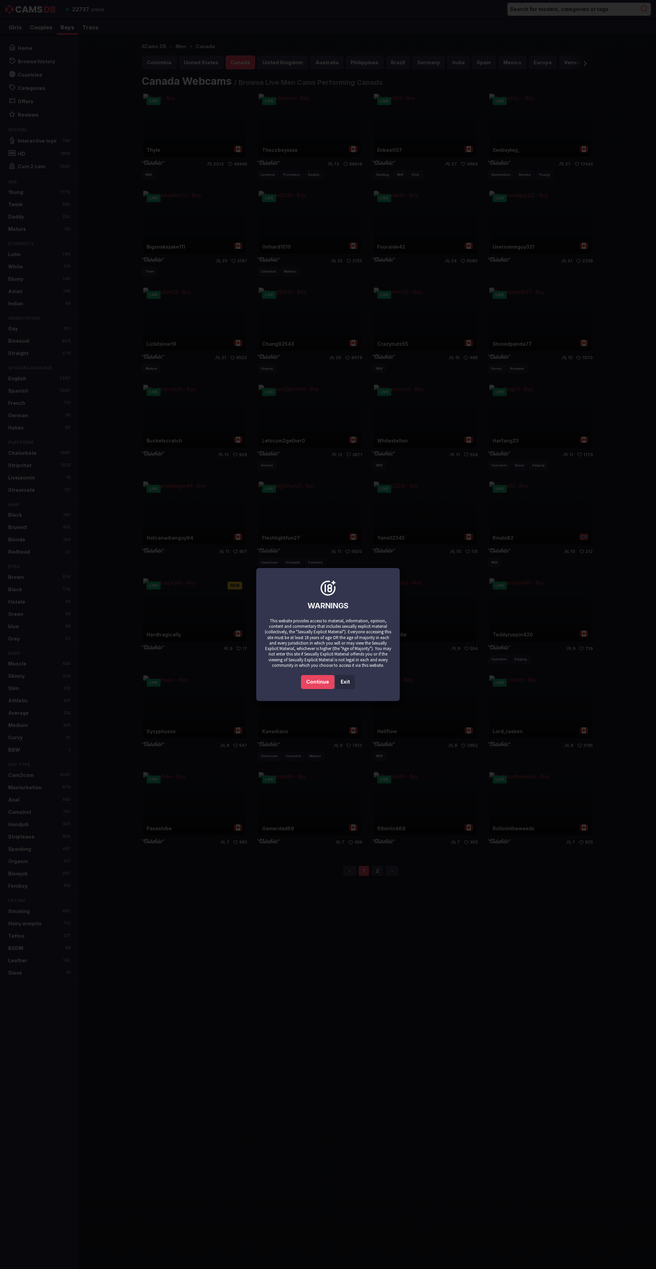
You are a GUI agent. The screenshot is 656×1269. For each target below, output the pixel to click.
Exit (345, 682)
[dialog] (328, 634)
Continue (317, 682)
